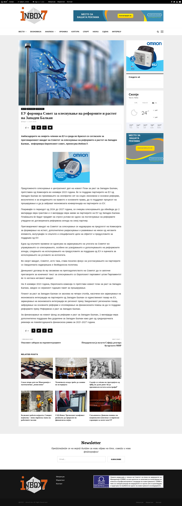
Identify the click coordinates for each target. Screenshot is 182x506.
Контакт (70, 2)
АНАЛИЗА (49, 32)
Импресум (51, 2)
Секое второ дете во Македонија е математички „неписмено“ (36, 383)
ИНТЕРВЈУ (116, 32)
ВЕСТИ (22, 32)
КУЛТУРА (75, 32)
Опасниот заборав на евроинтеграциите (41, 342)
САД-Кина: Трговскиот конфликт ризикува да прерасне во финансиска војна (69, 417)
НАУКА (96, 32)
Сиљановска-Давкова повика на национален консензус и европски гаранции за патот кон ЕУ (104, 417)
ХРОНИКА (63, 32)
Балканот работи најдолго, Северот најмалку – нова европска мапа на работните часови (36, 417)
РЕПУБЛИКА (40, 109)
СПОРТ (86, 32)
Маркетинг (61, 2)
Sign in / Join (39, 2)
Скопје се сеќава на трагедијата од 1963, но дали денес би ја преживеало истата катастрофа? (105, 384)
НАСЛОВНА (31, 109)
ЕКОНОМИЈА (35, 32)
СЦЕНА (105, 32)
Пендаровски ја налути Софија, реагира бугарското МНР (101, 344)
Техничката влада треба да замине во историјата (70, 383)
